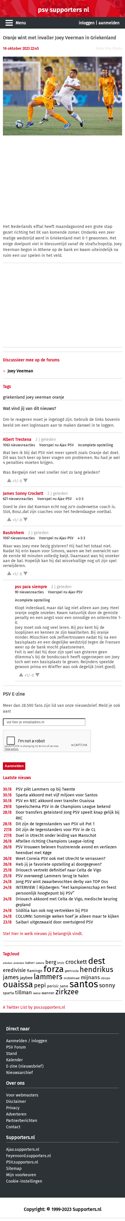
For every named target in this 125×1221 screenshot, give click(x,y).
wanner (48, 993)
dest (96, 961)
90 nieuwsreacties (29, 592)
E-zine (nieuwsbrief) (25, 1066)
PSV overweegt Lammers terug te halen (52, 876)
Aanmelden (16, 1040)
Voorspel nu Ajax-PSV (56, 445)
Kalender (14, 1060)
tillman (23, 992)
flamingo (34, 971)
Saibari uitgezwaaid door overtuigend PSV (54, 922)
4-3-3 (79, 499)
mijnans (90, 977)
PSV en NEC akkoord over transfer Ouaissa (55, 800)
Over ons (15, 1083)
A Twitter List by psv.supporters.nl (34, 1007)
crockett (76, 961)
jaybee (26, 977)
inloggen (86, 23)
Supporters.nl (20, 1137)
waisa (36, 993)
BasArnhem (13, 532)
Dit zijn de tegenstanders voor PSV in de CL (56, 829)
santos (83, 984)
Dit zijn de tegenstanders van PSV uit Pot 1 (55, 824)
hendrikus (96, 969)
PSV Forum (16, 1047)
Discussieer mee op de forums (31, 360)
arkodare (7, 963)
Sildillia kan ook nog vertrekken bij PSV (52, 910)
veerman (43, 397)
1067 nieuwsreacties (19, 538)
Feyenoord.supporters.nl (28, 1155)
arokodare (18, 963)
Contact (13, 1127)
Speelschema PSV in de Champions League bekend (63, 806)
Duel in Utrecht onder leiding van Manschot (56, 835)
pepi (40, 985)
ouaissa (18, 984)
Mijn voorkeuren (21, 1174)
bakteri (30, 963)
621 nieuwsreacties (18, 499)
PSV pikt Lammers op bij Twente (45, 789)
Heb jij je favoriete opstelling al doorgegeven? (58, 864)
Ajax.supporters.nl (22, 1149)
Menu (21, 23)
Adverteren (16, 1114)
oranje (58, 397)
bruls (60, 963)
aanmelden (109, 23)
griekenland (14, 397)
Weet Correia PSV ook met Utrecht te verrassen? (60, 858)
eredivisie (14, 970)
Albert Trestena (17, 439)
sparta (8, 993)
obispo (105, 978)
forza (54, 969)
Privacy (12, 1107)
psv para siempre (31, 586)
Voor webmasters (22, 1095)
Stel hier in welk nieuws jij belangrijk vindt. (43, 933)
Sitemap (14, 1168)
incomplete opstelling (95, 445)
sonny (107, 985)
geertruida (71, 971)
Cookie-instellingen (24, 1181)
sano (64, 986)
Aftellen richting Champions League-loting (55, 841)
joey (30, 397)
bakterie (40, 963)
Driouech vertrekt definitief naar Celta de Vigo (58, 870)
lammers (48, 977)
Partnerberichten (21, 1120)
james (11, 977)
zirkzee (67, 992)
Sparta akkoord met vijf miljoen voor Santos (57, 795)
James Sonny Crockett (23, 493)
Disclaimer (16, 1101)
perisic (53, 986)
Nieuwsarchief (19, 1072)
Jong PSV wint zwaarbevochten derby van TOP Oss (62, 881)
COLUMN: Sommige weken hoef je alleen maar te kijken (67, 916)
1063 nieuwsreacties (19, 445)
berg (50, 962)
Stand (11, 1053)
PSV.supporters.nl (22, 1162)
